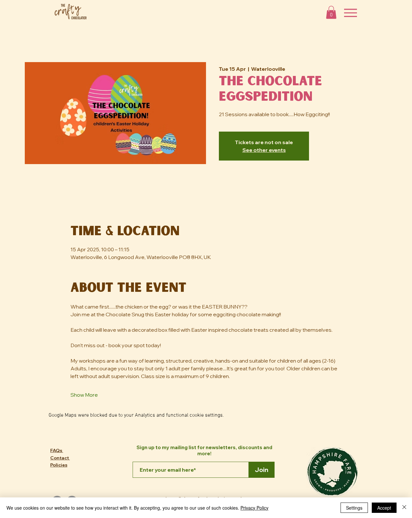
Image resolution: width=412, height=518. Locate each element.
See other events (264, 150)
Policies (58, 465)
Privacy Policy (254, 507)
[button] (331, 12)
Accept (384, 507)
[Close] (404, 508)
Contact (60, 458)
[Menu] (350, 13)
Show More (84, 395)
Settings (354, 507)
